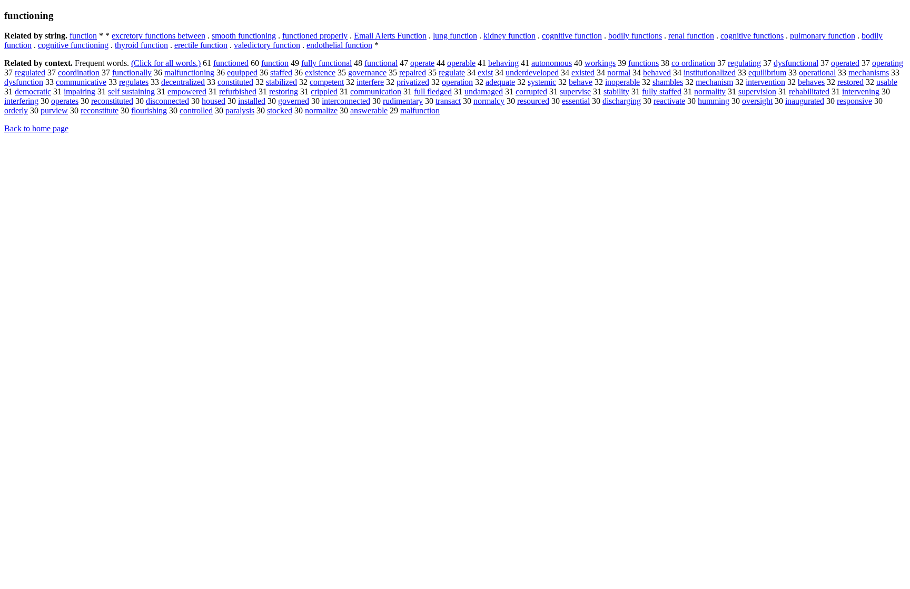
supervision (757, 91)
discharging (621, 100)
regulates (134, 82)
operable (461, 63)
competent (327, 82)
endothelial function (339, 45)
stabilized (281, 82)
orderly (16, 110)
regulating (744, 63)
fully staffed (661, 91)
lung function (455, 35)
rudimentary (403, 100)
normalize (321, 110)
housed (213, 100)
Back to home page (36, 128)
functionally (132, 72)
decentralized (183, 82)
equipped (242, 72)
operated (845, 63)
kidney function (509, 35)
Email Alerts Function (390, 35)
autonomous (551, 63)
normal (618, 72)
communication (375, 91)
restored (850, 82)
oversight (757, 100)
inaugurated (804, 100)
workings (600, 63)
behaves (811, 82)
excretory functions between (158, 35)
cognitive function (572, 35)
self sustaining (131, 91)
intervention (765, 82)
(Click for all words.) (166, 63)
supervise (575, 91)
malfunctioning (189, 72)
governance (367, 72)
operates (64, 100)
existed (583, 72)
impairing (79, 91)
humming (713, 100)
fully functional (326, 63)
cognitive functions (752, 35)
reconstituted (112, 100)
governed (293, 100)
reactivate (669, 100)
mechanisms (868, 72)
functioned (231, 63)
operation (457, 82)
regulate (452, 72)
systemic (542, 82)
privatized (413, 82)
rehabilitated (809, 91)
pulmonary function (822, 35)
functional (381, 63)
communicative (81, 82)
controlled (196, 110)
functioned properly (315, 35)
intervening (860, 91)
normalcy (489, 100)
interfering (21, 100)
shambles (667, 82)
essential (576, 100)
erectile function (201, 45)
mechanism (714, 82)
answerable (369, 110)
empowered (186, 91)
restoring (283, 91)
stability (616, 91)
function (83, 35)
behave (580, 82)
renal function (691, 35)
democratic (33, 91)
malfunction (420, 110)
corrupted (531, 91)
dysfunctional (796, 63)
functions (643, 63)
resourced (533, 100)
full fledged (433, 91)
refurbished (237, 91)
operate (422, 63)
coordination (79, 72)
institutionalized (710, 72)
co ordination (693, 63)
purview (54, 110)
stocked (279, 110)
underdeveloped (532, 72)
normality (710, 91)
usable (886, 82)
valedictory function (267, 45)
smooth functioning (244, 35)
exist (485, 72)
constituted (235, 82)
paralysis (239, 110)
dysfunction (23, 82)
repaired (412, 72)
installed (251, 100)
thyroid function (141, 45)
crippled (324, 91)
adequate (500, 82)
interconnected (346, 100)
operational (817, 72)
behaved (657, 72)
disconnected (167, 100)
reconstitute (99, 110)
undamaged (483, 91)
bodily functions (635, 35)
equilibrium (767, 72)
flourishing (149, 110)
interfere (370, 82)
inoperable (622, 82)
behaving (503, 63)
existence (320, 72)
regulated (30, 72)
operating (887, 63)
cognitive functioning (73, 45)
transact (448, 100)
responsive (854, 100)
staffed (281, 72)
